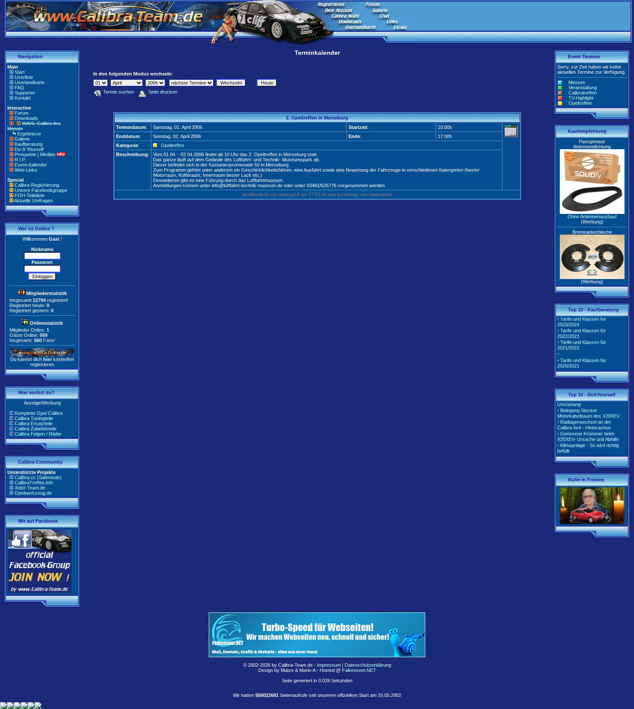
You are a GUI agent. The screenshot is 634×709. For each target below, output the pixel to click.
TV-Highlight (580, 97)
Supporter (25, 92)
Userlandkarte (29, 82)
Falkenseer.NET (359, 670)
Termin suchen (118, 91)
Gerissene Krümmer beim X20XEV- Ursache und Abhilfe (588, 432)
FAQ (19, 87)
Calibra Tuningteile (34, 418)
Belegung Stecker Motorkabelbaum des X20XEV (588, 409)
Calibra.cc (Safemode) (38, 477)
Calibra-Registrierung (37, 185)
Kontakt (23, 97)
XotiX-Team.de (30, 487)
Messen (576, 82)
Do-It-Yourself (29, 149)
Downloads (26, 118)
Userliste (24, 77)
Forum (21, 113)
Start (20, 72)
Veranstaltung (582, 87)
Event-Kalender (31, 164)
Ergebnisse (29, 133)
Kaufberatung (29, 144)
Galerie (22, 138)
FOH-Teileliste (29, 195)
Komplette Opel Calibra (39, 413)
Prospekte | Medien (35, 154)
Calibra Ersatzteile (34, 423)
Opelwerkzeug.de (33, 493)
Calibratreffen (582, 92)
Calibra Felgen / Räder (38, 433)
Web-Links (26, 170)
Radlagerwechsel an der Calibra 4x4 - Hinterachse (584, 420)
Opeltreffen (172, 145)
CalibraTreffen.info (34, 482)
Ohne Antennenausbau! (592, 216)
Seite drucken (162, 91)
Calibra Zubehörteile (35, 428)
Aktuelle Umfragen (33, 200)
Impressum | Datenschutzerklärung (354, 665)
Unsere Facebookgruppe (41, 190)
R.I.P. (20, 159)
